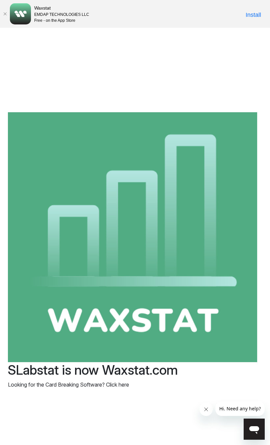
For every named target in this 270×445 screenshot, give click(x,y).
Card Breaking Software (73, 384)
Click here (117, 384)
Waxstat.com (140, 370)
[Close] (5, 14)
